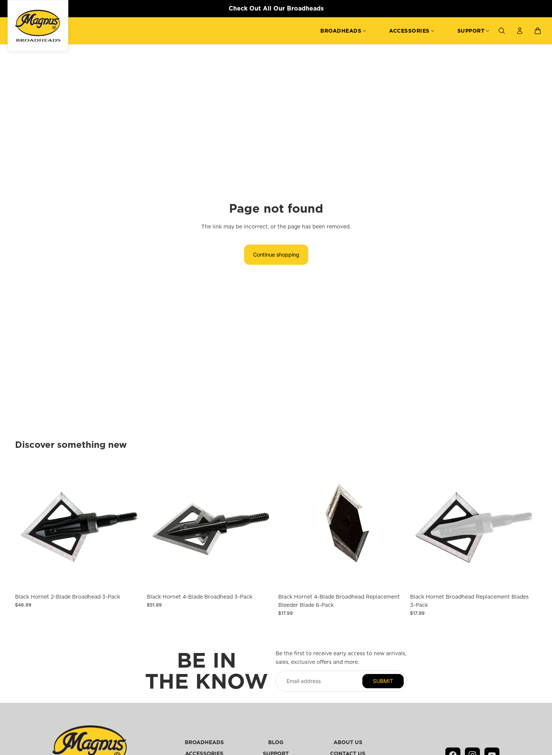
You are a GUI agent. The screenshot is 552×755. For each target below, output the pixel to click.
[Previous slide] (158, 526)
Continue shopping (276, 254)
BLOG (276, 742)
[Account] (519, 31)
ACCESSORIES (409, 31)
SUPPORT (471, 31)
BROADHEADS (340, 31)
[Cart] (537, 31)
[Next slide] (262, 526)
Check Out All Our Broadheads (276, 8)
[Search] (501, 31)
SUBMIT (383, 681)
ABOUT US (347, 742)
